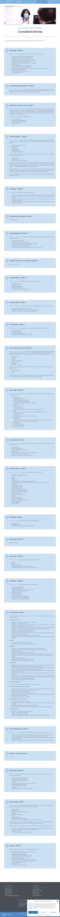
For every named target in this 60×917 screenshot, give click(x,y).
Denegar (43, 912)
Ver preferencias (53, 912)
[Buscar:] (41, 1)
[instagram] (12, 0)
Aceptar (33, 912)
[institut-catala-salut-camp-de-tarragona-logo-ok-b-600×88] (7, 914)
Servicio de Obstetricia (15, 584)
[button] (57, 901)
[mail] (10, 2)
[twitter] (10, 0)
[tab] (30, 38)
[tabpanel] (30, 41)
